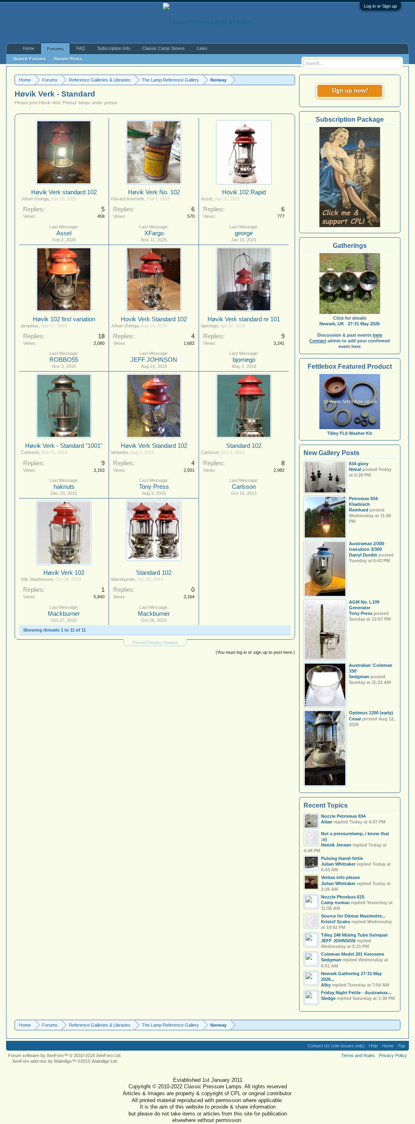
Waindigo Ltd (104, 1061)
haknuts (64, 487)
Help (373, 1045)
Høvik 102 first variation (64, 319)
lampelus (30, 325)
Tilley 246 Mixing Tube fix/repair (354, 935)
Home (28, 48)
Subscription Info (113, 48)
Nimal (355, 469)
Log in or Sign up (380, 6)
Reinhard (358, 509)
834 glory (358, 463)
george (244, 233)
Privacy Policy (393, 1055)
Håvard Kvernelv (127, 198)
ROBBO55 (63, 360)
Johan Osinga (35, 198)
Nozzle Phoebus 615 (342, 896)
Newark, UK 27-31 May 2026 (349, 323)
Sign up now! (350, 91)
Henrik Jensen (336, 844)
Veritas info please (340, 877)
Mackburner (64, 613)
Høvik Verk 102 (63, 573)
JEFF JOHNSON (153, 360)
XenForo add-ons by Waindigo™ (44, 1061)
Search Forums (29, 58)
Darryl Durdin (363, 554)
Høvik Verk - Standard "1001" (64, 446)
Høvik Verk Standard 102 (154, 446)
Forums (55, 48)
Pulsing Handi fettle (342, 858)
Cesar (355, 718)
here (377, 335)
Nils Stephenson (37, 579)
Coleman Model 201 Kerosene (352, 954)
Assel (63, 233)
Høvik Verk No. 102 (154, 192)
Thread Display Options (155, 642)
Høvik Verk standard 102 (64, 192)
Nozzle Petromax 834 (343, 816)
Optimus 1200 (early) (371, 712)
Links (202, 48)
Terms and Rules (358, 1055)
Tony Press (154, 487)
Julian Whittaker (338, 883)
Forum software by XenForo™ (65, 1055)
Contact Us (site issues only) (336, 1045)
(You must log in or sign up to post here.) (255, 652)
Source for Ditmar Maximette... (353, 915)
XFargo (154, 233)
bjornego (209, 325)
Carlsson (30, 452)
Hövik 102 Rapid (244, 192)
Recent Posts (68, 58)
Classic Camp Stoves (163, 48)
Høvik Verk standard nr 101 (244, 319)
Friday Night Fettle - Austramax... (356, 992)
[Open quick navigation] (290, 79)
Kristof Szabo (335, 921)
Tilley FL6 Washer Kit (349, 433)
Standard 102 (243, 446)
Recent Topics (326, 805)
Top (401, 1045)
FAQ (80, 48)
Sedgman (359, 676)
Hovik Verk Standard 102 (154, 319)
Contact (317, 340)
